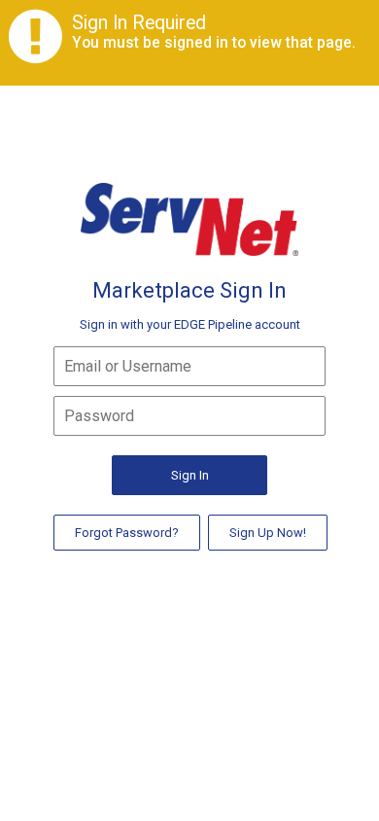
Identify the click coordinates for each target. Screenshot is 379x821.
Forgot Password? (127, 532)
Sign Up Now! (267, 532)
